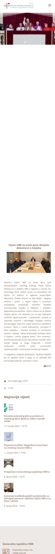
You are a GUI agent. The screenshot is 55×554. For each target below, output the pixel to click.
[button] (25, 42)
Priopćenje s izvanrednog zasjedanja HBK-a (27, 471)
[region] (27, 29)
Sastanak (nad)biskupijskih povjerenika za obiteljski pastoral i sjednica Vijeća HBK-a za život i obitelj (27, 498)
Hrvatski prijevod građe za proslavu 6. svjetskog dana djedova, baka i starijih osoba (24, 418)
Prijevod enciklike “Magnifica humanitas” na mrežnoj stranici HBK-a (26, 446)
